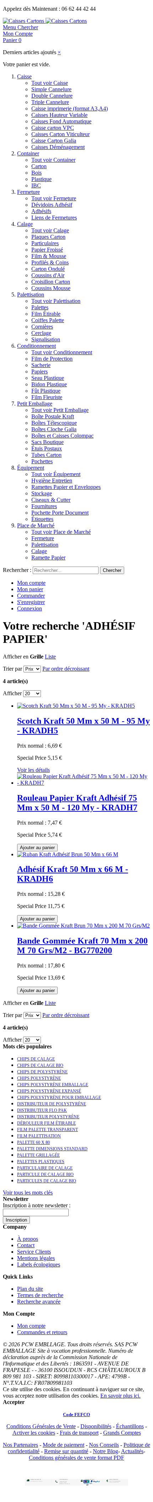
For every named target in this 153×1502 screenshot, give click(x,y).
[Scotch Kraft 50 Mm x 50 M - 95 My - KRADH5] (76, 706)
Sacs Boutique (47, 442)
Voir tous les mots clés (28, 1192)
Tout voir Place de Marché (61, 532)
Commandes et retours (42, 1332)
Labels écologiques (38, 1264)
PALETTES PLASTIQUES (40, 1161)
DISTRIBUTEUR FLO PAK (42, 1110)
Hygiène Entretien (51, 481)
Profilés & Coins (50, 262)
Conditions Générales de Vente (41, 1426)
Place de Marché (35, 525)
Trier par (12, 669)
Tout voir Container (53, 160)
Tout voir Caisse (49, 83)
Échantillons (130, 1426)
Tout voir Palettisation (55, 301)
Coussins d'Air (47, 275)
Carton (39, 166)
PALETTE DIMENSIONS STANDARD (52, 1148)
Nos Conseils (104, 1445)
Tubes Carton (46, 455)
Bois (36, 173)
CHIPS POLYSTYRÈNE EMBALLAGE (52, 1084)
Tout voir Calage (50, 230)
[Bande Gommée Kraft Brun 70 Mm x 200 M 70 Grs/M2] (83, 926)
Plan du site (30, 1289)
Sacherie (41, 365)
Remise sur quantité (66, 1451)
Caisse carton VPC (52, 128)
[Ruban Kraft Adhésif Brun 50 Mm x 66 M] (67, 854)
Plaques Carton (48, 237)
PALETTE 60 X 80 (33, 1142)
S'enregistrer (31, 602)
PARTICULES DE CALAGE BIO (46, 1180)
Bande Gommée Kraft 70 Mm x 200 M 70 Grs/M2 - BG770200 (82, 945)
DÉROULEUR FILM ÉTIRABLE (46, 1123)
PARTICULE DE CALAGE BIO (45, 1174)
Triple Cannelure (50, 102)
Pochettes (42, 461)
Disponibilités (95, 1426)
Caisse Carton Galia (53, 141)
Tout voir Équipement (55, 474)
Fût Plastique (45, 391)
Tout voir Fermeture (53, 198)
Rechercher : (17, 570)
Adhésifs (41, 211)
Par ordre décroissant (65, 669)
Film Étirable (45, 314)
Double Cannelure (52, 96)
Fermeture (28, 192)
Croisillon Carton (50, 282)
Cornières (42, 327)
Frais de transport (79, 1433)
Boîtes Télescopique (54, 423)
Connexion (29, 608)
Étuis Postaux (46, 448)
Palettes (39, 307)
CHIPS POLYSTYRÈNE (39, 1078)
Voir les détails (33, 770)
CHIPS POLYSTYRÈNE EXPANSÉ (49, 1091)
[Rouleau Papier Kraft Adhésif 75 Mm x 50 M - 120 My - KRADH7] (83, 783)
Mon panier (30, 589)
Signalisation (45, 339)
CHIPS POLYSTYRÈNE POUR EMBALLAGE (59, 1097)
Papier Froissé (47, 250)
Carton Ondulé (48, 269)
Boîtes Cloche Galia (53, 429)
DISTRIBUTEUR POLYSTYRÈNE (48, 1116)
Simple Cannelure (51, 89)
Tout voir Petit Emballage (60, 410)
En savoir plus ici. (120, 1396)
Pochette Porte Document (60, 513)
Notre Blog (105, 1451)
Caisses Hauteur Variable (59, 115)
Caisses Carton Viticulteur (60, 134)
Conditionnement (36, 346)
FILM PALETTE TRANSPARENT (47, 1129)
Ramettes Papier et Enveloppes (66, 487)
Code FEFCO (76, 1414)
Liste (50, 657)
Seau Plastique (47, 378)
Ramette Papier (48, 557)
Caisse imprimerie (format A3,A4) (69, 108)
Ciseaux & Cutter (50, 500)
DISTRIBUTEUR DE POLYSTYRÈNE (51, 1103)
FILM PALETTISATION (39, 1136)
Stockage (41, 493)
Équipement (30, 468)
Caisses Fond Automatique (61, 121)
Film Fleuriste (46, 397)
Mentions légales (36, 1258)
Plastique (41, 179)
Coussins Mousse (50, 288)
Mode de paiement (63, 1445)
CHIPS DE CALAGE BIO (40, 1065)
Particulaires (45, 243)
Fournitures (44, 506)
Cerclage (41, 333)
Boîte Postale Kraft (52, 416)
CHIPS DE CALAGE (36, 1059)
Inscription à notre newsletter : (36, 1205)
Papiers (39, 371)
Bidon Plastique (49, 384)
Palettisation (30, 294)
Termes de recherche (40, 1295)
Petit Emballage (34, 404)
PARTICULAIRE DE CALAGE (45, 1168)
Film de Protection (52, 359)
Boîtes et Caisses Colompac (62, 436)
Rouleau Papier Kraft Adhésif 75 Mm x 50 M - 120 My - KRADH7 (77, 802)
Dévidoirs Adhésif (51, 205)
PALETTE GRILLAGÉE (38, 1155)
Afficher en (15, 657)
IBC (36, 185)
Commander (31, 596)
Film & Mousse (48, 256)
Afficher (12, 693)
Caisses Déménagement (58, 147)
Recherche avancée (38, 1302)
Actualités (132, 1451)
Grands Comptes (122, 1433)
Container (28, 153)
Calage (25, 224)
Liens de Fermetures (54, 218)
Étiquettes (42, 519)
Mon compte (31, 583)
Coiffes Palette (47, 320)
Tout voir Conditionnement (61, 352)
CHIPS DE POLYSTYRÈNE (42, 1071)
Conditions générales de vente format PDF (76, 1458)
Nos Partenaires (20, 1445)
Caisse (24, 76)
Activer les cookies (33, 1433)
